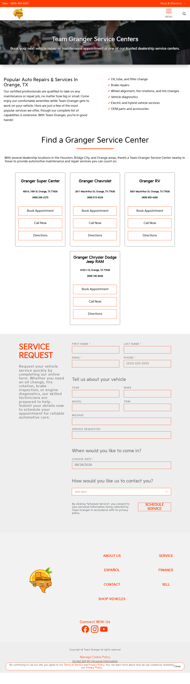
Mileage (78, 415)
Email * (77, 357)
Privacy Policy (96, 664)
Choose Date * (82, 459)
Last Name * (132, 344)
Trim (127, 401)
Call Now (40, 223)
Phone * (129, 357)
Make (128, 387)
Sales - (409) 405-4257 (15, 3)
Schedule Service (154, 507)
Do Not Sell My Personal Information (95, 661)
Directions (40, 235)
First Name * (81, 344)
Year (75, 387)
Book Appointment (40, 211)
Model (77, 401)
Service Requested (86, 429)
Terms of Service (73, 664)
